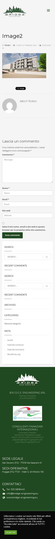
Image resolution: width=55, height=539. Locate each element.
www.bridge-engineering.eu (22, 497)
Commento (8, 154)
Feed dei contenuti (15, 344)
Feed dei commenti (15, 349)
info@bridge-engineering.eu (22, 493)
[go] (47, 257)
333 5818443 (18, 489)
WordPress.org (13, 354)
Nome (6, 188)
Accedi (10, 340)
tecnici (8, 45)
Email (5, 199)
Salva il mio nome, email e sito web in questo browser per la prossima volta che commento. (24, 228)
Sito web (6, 210)
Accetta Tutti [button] (10, 532)
